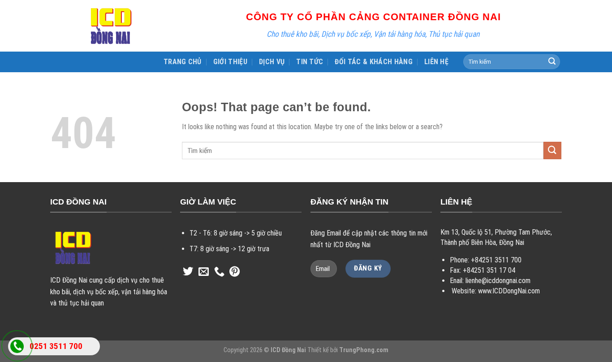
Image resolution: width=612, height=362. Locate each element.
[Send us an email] (203, 272)
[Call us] (219, 272)
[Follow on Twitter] (188, 272)
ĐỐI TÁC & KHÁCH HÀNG (373, 61)
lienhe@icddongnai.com (497, 280)
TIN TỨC (309, 61)
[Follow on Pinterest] (234, 272)
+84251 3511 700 (496, 260)
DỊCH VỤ (271, 61)
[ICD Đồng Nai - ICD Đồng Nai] (111, 26)
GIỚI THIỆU (230, 61)
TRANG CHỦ (183, 61)
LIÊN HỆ (436, 61)
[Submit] (552, 62)
